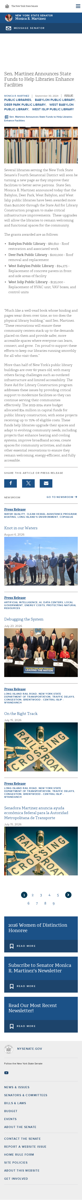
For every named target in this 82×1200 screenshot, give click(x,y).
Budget (10, 1111)
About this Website (22, 1170)
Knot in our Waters (20, 528)
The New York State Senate (24, 6)
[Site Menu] (78, 6)
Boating (10, 517)
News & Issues (16, 1087)
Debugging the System (24, 619)
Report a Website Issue (25, 1146)
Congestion (13, 700)
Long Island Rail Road (20, 694)
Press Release (15, 509)
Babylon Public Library (55, 99)
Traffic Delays (63, 697)
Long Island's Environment (38, 517)
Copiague (66, 517)
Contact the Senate (22, 1138)
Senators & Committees (25, 1095)
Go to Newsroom (60, 497)
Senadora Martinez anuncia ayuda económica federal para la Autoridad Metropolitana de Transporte (36, 813)
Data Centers (53, 602)
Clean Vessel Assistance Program (52, 514)
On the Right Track (20, 713)
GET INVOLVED (16, 1178)
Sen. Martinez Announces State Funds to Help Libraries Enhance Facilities (38, 119)
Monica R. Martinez (30, 19)
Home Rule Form (19, 1154)
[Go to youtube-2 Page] (6, 1073)
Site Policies (16, 1162)
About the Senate (20, 1127)
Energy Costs (35, 605)
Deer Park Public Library (25, 104)
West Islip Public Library (53, 109)
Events (10, 1119)
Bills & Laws (15, 1103)
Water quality (14, 514)
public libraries (17, 99)
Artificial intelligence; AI (23, 602)
